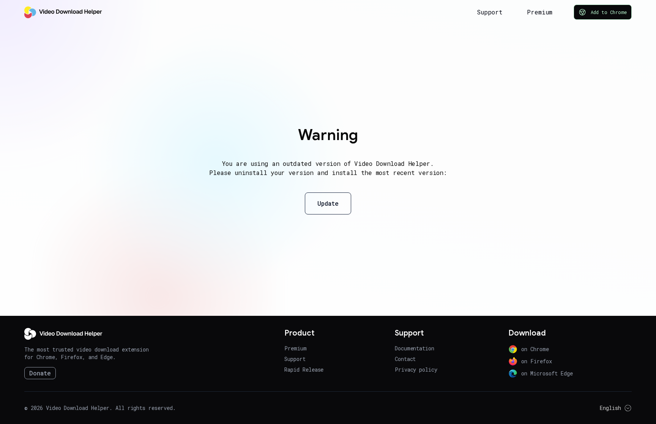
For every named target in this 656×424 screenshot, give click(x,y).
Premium (539, 12)
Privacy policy (416, 369)
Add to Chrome (609, 12)
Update (328, 203)
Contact (405, 359)
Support (490, 12)
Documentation (414, 348)
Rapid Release (303, 369)
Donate (40, 373)
